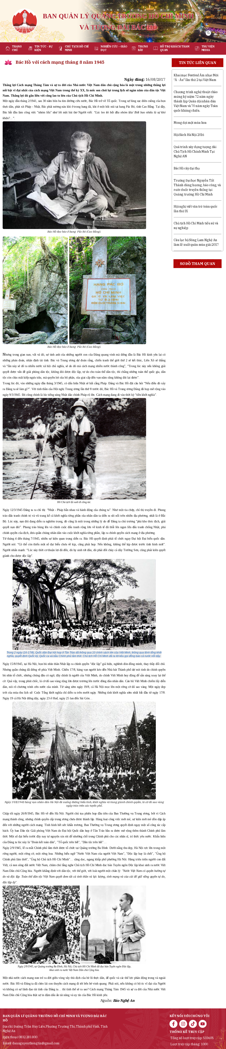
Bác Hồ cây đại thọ (187, 168)
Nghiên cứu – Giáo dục (114, 48)
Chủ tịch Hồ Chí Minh (77, 48)
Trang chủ (16, 48)
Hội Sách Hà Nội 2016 (189, 135)
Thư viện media (208, 48)
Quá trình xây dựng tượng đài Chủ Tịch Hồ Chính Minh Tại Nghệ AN (195, 151)
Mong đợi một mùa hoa (190, 123)
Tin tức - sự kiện (43, 48)
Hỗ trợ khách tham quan (174, 48)
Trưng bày (143, 48)
